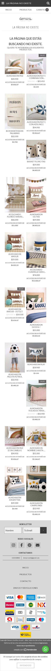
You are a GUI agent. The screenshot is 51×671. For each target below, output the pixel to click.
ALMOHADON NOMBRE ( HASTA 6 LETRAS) (36, 449)
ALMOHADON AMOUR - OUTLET (15, 310)
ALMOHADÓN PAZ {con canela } (14, 449)
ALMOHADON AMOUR (14, 255)
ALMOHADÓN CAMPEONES (36, 504)
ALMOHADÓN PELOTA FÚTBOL (14, 375)
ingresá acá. (43, 643)
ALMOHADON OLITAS (36, 215)
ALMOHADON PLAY (36, 364)
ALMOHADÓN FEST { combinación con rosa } (36, 77)
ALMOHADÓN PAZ (14, 76)
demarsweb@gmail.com (31, 558)
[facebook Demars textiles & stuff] (21, 545)
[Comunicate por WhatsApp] (45, 649)
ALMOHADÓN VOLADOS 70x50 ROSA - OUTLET (36, 409)
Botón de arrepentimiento (26, 645)
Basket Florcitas (36, 161)
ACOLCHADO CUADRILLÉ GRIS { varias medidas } (36, 270)
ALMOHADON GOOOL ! (36, 326)
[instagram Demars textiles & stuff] (13, 545)
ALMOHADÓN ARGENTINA (14, 498)
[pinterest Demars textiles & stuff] (29, 545)
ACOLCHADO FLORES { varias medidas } (14, 215)
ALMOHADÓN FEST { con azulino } (36, 123)
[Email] (37, 545)
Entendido (25, 665)
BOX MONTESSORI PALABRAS (14, 132)
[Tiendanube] (25, 650)
